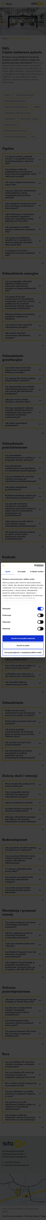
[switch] (40, 615)
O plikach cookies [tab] (37, 571)
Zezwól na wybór (23, 645)
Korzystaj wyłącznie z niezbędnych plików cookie (23, 652)
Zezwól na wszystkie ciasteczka (23, 638)
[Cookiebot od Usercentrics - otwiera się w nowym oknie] (34, 565)
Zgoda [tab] (7, 571)
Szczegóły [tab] (21, 571)
